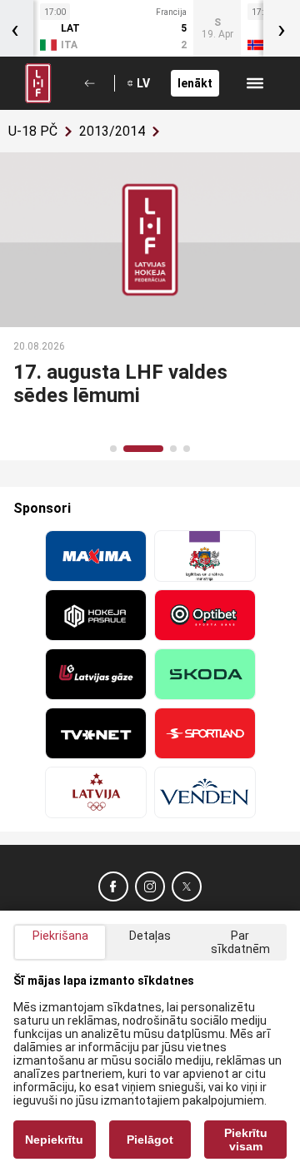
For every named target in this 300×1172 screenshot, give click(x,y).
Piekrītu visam (246, 1139)
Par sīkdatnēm (240, 942)
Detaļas (150, 935)
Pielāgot (150, 1139)
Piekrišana (60, 935)
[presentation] (281, 28)
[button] (113, 448)
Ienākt (195, 83)
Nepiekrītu (54, 1139)
